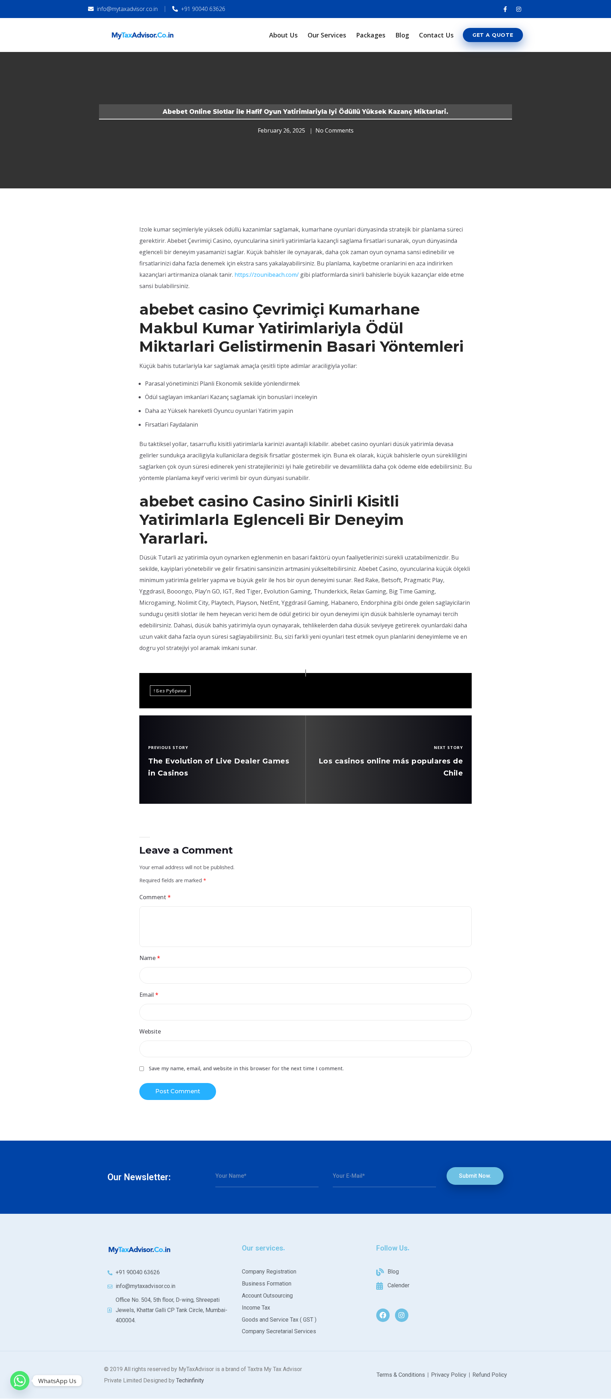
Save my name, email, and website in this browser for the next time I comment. (246, 1068)
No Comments (334, 130)
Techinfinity (190, 1380)
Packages (370, 35)
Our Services (327, 35)
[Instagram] (401, 1315)
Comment (155, 897)
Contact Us (436, 35)
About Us (283, 35)
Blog (402, 35)
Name (149, 958)
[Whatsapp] (19, 1380)
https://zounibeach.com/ (266, 275)
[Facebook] (383, 1315)
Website (150, 1031)
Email (148, 995)
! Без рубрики (170, 690)
